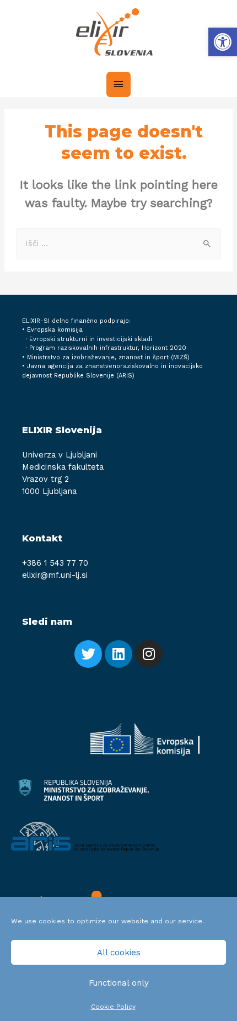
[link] (222, 42)
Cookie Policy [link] (113, 1007)
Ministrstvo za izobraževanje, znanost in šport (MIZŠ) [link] (108, 357)
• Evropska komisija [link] (52, 329)
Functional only (119, 983)
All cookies (119, 953)
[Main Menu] (118, 84)
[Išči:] (118, 243)
